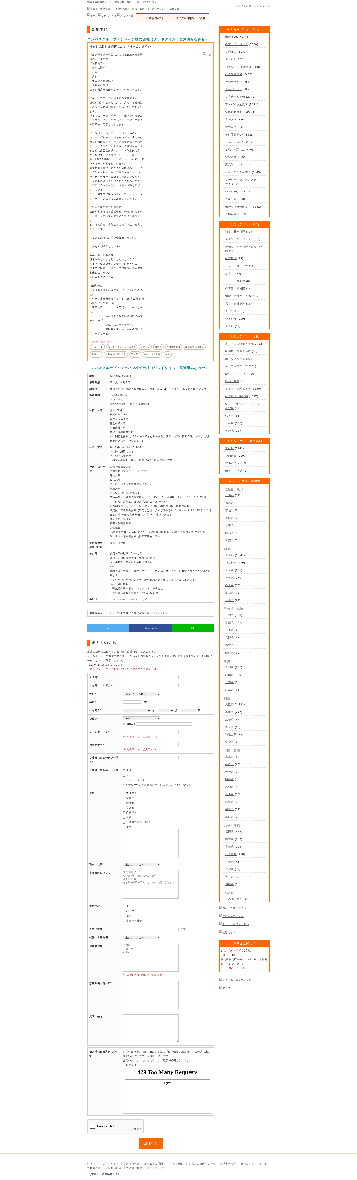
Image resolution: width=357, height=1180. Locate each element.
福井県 (229, 645)
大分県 (229, 876)
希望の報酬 (96, 929)
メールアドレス (98, 732)
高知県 (229, 786)
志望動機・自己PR (100, 983)
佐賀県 (229, 869)
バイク (130, 911)
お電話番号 (96, 744)
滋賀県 (229, 742)
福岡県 (229, 831)
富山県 (229, 622)
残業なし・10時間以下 (239, 66)
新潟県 (229, 615)
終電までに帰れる (236, 44)
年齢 (92, 702)
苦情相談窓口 (114, 1167)
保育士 (130, 817)
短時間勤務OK (234, 134)
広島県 (229, 756)
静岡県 (229, 674)
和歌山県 (231, 734)
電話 (129, 770)
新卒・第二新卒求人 (238, 172)
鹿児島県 (231, 854)
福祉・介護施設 (235, 303)
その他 (229, 430)
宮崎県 (229, 846)
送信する (150, 1143)
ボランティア (233, 470)
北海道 (229, 495)
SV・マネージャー (237, 373)
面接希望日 (96, 945)
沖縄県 (229, 884)
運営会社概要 (243, 6)
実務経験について (100, 872)
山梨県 (229, 652)
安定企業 (231, 157)
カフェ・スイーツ (236, 266)
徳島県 (229, 809)
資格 (92, 793)
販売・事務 (232, 381)
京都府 (229, 719)
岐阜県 (229, 689)
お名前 (93, 677)
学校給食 (231, 318)
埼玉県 (229, 577)
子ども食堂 (232, 311)
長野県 (229, 637)
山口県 (229, 764)
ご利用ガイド (111, 1163)
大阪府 (229, 704)
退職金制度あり (235, 111)
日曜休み (231, 51)
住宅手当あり (233, 81)
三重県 (229, 682)
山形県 (229, 532)
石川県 (229, 629)
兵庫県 (229, 712)
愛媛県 (229, 771)
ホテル (229, 326)
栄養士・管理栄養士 (238, 388)
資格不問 (231, 199)
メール (130, 775)
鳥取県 (229, 816)
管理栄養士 (133, 793)
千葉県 (229, 570)
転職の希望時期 (98, 937)
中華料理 (231, 258)
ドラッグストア (235, 281)
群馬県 (229, 600)
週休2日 (230, 59)
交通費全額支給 (235, 96)
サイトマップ (262, 6)
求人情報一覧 (131, 1163)
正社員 (229, 448)
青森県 (229, 540)
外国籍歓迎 (232, 214)
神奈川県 (231, 562)
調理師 (130, 802)
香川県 (229, 794)
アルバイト (232, 463)
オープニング (233, 89)
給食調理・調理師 (236, 396)
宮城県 (229, 510)
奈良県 (229, 727)
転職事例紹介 (228, 1163)
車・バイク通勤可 (236, 104)
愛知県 (229, 667)
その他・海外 (233, 898)
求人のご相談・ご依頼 (202, 1163)
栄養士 (130, 798)
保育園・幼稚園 (235, 288)
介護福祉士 (133, 812)
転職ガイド (247, 1163)
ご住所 (93, 718)
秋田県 (229, 517)
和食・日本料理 (235, 231)
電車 (129, 915)
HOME (93, 1163)
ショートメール (135, 780)
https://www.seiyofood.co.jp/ (128, 599)
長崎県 (229, 861)
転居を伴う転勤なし (238, 206)
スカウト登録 (176, 1163)
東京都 (229, 555)
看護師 (130, 807)
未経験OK (231, 36)
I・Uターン (232, 191)
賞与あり (231, 119)
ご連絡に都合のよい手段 (104, 770)
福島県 (229, 502)
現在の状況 (96, 864)
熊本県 (229, 839)
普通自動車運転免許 (138, 822)
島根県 (229, 801)
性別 (92, 693)
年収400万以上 (235, 149)
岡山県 (229, 779)
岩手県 (229, 525)
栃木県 (229, 585)
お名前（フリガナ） (101, 685)
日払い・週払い (235, 142)
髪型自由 (231, 126)
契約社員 (231, 455)
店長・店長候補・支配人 (240, 343)
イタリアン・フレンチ (239, 239)
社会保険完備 (233, 74)
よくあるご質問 (153, 1163)
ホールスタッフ (235, 358)
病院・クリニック (236, 295)
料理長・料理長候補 (238, 351)
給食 (228, 273)
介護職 (229, 423)
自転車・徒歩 (134, 920)
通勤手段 (94, 905)
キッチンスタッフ (236, 366)
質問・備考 (96, 1016)
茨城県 (229, 592)
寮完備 (229, 164)
